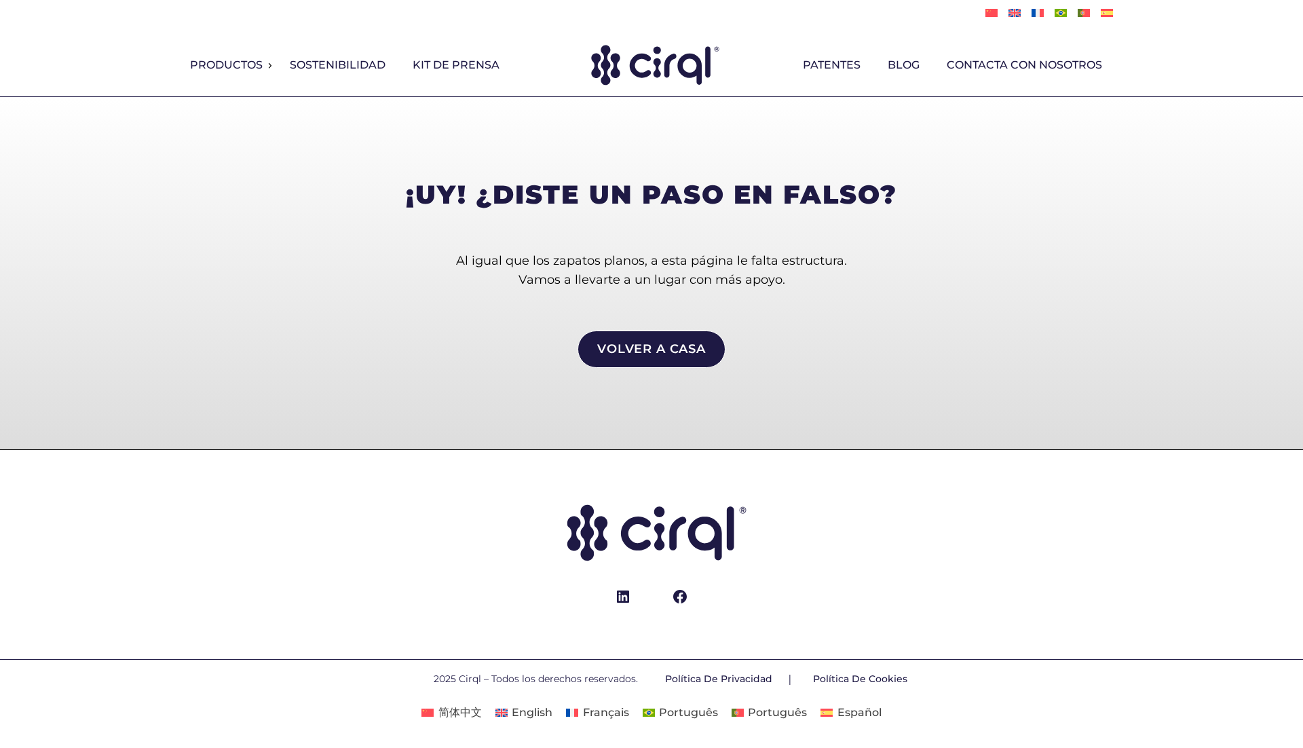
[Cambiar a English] (1014, 13)
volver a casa (651, 348)
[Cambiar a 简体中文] (991, 13)
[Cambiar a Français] (1038, 13)
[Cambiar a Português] (1061, 13)
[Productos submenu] (269, 65)
